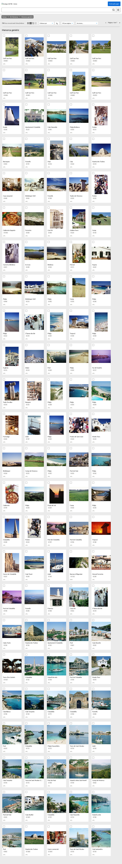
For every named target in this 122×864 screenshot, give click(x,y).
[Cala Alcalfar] (34, 803)
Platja (5, 299)
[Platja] (12, 287)
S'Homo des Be (97, 608)
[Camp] (101, 218)
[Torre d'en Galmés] (12, 665)
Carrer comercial (53, 849)
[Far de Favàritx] (101, 356)
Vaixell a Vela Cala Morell (78, 780)
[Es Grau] (34, 253)
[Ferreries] (34, 218)
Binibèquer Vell (30, 196)
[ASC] (57, 23)
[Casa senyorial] (12, 184)
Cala (71, 161)
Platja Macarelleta (53, 746)
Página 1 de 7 (113, 22)
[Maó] (56, 150)
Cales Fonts (7, 643)
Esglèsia (5, 368)
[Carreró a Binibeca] (12, 253)
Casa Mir (73, 608)
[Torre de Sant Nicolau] (78, 734)
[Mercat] (78, 253)
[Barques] (34, 390)
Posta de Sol (52, 505)
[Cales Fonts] (12, 631)
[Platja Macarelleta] (56, 734)
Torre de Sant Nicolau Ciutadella (35, 780)
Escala (5, 127)
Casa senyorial (7, 196)
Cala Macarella (52, 127)
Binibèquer (6, 471)
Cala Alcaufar (96, 643)
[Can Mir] (56, 218)
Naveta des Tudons (98, 161)
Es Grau (27, 265)
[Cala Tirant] (34, 562)
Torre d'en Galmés (9, 677)
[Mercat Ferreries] (101, 562)
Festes (94, 127)
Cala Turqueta (29, 711)
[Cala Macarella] (56, 115)
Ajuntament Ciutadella (32, 127)
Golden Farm (74, 230)
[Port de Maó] (78, 459)
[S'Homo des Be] (101, 597)
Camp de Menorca (31, 471)
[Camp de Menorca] (34, 459)
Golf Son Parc (7, 58)
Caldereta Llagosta (9, 230)
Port (49, 368)
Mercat (72, 265)
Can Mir (50, 230)
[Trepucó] (78, 322)
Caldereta (6, 505)
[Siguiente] (120, 22)
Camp (94, 230)
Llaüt (27, 436)
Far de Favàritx (97, 368)
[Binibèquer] (12, 459)
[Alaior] (34, 356)
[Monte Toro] (101, 425)
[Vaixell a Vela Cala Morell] (78, 769)
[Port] (56, 356)
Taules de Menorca (76, 196)
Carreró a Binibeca (9, 265)
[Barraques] (12, 150)
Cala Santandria (97, 849)
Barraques (6, 161)
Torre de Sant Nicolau (77, 746)
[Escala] (12, 115)
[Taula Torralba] (12, 390)
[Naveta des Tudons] (101, 150)
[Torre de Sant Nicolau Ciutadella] (34, 769)
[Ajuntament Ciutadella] (34, 115)
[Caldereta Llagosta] (12, 218)
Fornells (28, 161)
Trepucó (72, 333)
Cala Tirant (28, 574)
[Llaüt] (34, 425)
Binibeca (50, 265)
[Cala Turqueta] (34, 700)
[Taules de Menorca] (78, 184)
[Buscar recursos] (113, 10)
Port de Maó (74, 471)
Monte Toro (96, 436)
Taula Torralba (7, 402)
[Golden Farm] (78, 218)
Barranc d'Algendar (76, 574)
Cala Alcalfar (29, 815)
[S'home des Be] (34, 322)
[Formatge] (12, 425)
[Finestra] (56, 597)
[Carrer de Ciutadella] (12, 562)
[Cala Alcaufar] (101, 631)
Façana (94, 265)
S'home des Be (30, 333)
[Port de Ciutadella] (56, 528)
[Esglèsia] (12, 356)
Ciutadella (6, 540)
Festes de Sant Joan (76, 436)
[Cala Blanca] (12, 700)
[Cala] (78, 150)
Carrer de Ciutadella (9, 574)
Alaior (27, 368)
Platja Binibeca (74, 127)
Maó (49, 161)
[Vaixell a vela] (101, 803)
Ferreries (28, 230)
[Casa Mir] (78, 597)
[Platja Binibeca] (78, 115)
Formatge (6, 436)
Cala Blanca (6, 711)
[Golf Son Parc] (12, 47)
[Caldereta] (12, 494)
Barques (28, 402)
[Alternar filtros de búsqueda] (118, 10)
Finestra (50, 608)
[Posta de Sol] (56, 494)
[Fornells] (34, 150)
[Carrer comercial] (56, 837)
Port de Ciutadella (53, 540)
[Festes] (101, 115)
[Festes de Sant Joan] (78, 425)
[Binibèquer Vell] (34, 184)
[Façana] (101, 253)
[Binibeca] (56, 253)
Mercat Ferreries (97, 574)
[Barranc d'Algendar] (78, 562)
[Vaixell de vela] (56, 665)
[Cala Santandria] (101, 837)
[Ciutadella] (12, 528)
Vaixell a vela (96, 815)
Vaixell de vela (52, 677)
